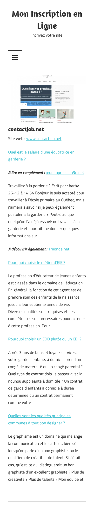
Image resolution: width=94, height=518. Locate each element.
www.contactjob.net (43, 138)
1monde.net (58, 249)
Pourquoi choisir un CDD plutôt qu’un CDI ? (44, 339)
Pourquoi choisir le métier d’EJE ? (36, 262)
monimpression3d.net (65, 172)
